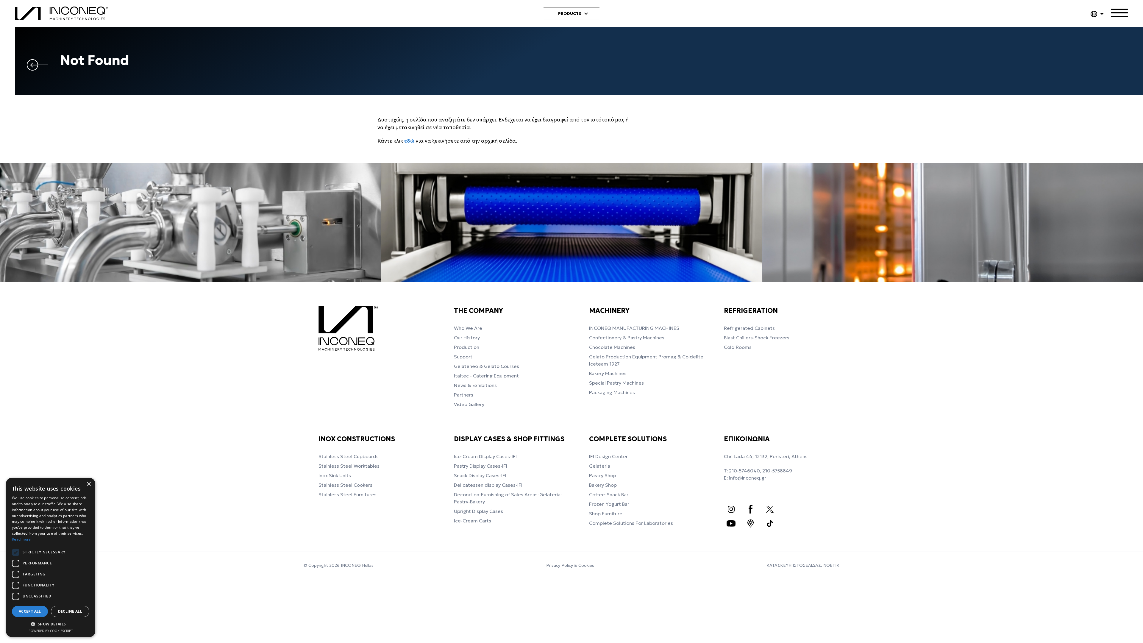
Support (463, 357)
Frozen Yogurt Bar (609, 504)
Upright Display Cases (478, 511)
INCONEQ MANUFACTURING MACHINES (634, 328)
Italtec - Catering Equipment (486, 376)
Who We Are (468, 328)
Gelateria (599, 466)
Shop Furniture (605, 513)
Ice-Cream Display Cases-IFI (485, 456)
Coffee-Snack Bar (608, 494)
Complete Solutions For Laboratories (631, 523)
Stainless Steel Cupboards (348, 456)
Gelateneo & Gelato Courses (486, 366)
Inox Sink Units (334, 475)
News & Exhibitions (475, 385)
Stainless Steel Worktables (349, 466)
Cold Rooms (738, 347)
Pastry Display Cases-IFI (480, 466)
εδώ (410, 141)
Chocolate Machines (612, 347)
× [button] (88, 484)
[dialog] (50, 557)
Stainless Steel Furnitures (347, 494)
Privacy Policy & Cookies (570, 565)
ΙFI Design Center (608, 456)
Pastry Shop (602, 475)
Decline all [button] (70, 611)
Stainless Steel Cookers (345, 485)
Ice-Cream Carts (472, 521)
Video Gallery (469, 404)
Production (466, 347)
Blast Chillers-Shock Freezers (756, 338)
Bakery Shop (603, 485)
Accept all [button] (30, 611)
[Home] (63, 14)
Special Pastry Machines (616, 383)
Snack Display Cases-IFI (480, 475)
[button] (50, 624)
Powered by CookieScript (51, 630)
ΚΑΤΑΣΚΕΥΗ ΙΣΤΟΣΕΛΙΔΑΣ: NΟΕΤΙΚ (802, 565)
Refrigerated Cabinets (749, 328)
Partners (463, 395)
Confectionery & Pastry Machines (626, 338)
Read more (21, 539)
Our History (467, 338)
